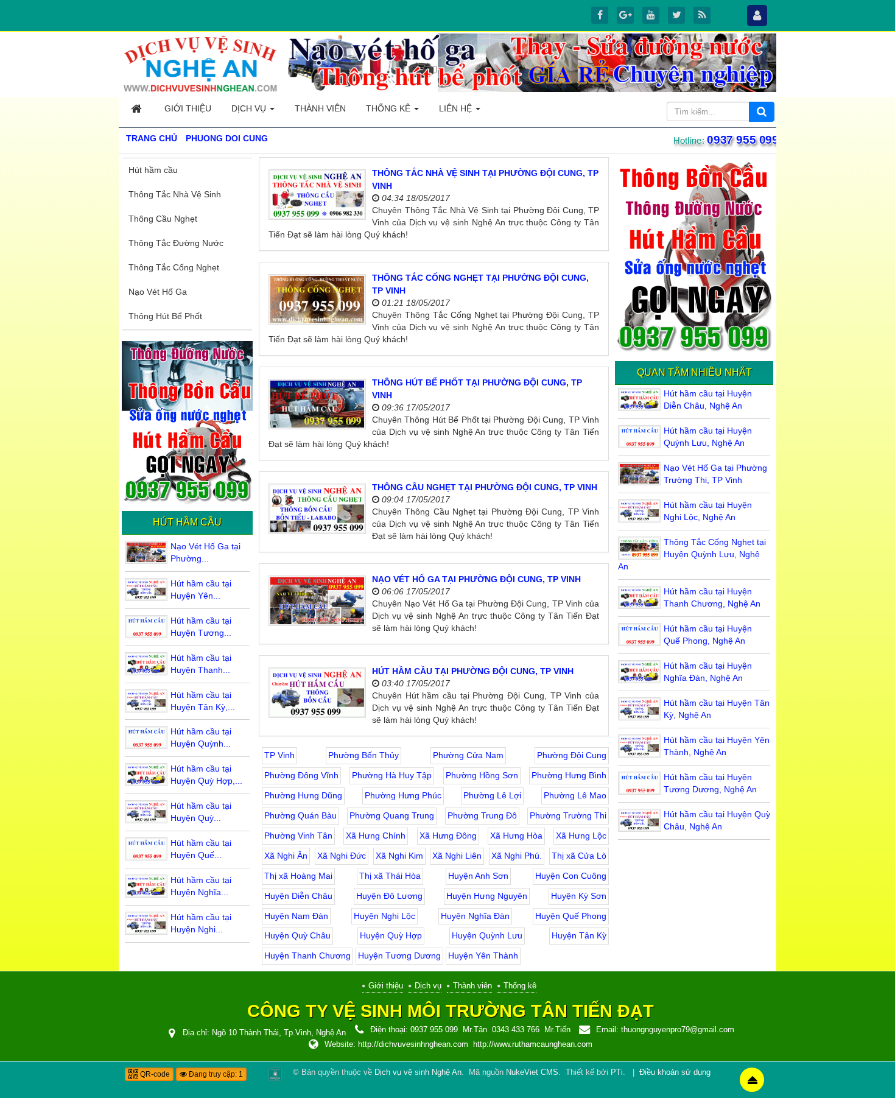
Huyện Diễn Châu (298, 896)
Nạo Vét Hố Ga (157, 292)
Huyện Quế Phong (570, 916)
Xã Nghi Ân (285, 855)
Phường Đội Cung (571, 755)
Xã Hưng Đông (448, 835)
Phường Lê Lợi (492, 795)
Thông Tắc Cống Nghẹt (173, 267)
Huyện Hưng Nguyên (486, 896)
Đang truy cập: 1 (215, 1074)
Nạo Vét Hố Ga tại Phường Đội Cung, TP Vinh (476, 579)
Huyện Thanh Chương (307, 955)
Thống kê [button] (389, 108)
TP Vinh (279, 755)
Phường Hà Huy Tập (392, 775)
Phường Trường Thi (568, 815)
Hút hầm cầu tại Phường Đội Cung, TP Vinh (473, 671)
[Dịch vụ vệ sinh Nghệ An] (201, 63)
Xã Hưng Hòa (516, 835)
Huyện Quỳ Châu (297, 935)
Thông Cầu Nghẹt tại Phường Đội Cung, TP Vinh (484, 487)
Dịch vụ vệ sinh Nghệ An (418, 1072)
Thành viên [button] (320, 108)
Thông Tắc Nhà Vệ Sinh (174, 194)
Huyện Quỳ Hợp (391, 935)
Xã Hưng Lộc (581, 835)
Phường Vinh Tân (298, 835)
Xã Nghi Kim (399, 855)
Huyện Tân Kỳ (579, 935)
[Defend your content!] (275, 1073)
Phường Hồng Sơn (482, 775)
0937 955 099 (742, 139)
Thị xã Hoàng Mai (298, 876)
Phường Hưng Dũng (303, 795)
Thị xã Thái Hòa (390, 876)
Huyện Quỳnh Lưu (487, 935)
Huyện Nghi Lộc (384, 916)
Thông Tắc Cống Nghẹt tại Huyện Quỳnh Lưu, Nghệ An (692, 554)
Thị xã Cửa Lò (579, 855)
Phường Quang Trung (391, 815)
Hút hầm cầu (153, 170)
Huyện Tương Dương (399, 955)
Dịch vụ (428, 985)
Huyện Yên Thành (483, 955)
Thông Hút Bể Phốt (165, 316)
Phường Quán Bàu (300, 815)
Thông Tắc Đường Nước (175, 243)
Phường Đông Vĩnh (301, 775)
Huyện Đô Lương (389, 896)
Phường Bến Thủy (363, 755)
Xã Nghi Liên (457, 855)
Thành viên (472, 985)
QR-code (154, 1074)
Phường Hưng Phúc (403, 795)
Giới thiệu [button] (187, 108)
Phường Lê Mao (575, 795)
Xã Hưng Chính (375, 835)
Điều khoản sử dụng (675, 1072)
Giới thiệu (385, 985)
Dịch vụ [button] (249, 108)
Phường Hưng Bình (569, 775)
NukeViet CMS (532, 1072)
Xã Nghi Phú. (516, 855)
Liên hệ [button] (456, 108)
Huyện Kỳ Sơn (578, 896)
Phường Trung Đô (482, 815)
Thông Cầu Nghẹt (162, 218)
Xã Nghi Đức (341, 855)
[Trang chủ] (137, 108)
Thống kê (520, 985)
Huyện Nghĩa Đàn (475, 916)
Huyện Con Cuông (570, 876)
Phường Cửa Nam (468, 755)
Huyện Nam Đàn (296, 916)
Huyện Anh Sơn (478, 876)
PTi (617, 1072)
